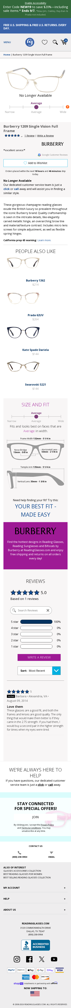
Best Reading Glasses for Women (22, 874)
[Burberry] (55, 144)
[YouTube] (54, 962)
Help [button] (6, 898)
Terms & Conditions (31, 827)
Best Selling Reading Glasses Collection (27, 877)
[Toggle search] (55, 42)
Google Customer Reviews (55, 154)
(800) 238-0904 (19, 856)
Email (51, 856)
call (16, 189)
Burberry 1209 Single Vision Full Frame (32, 54)
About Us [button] (9, 909)
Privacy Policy (47, 824)
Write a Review (45, 135)
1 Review (29, 135)
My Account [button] (11, 887)
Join (35, 817)
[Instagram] (17, 962)
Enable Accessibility (35, 3)
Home (6, 54)
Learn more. (44, 240)
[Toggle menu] (7, 42)
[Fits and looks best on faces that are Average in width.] (35, 112)
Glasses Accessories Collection (22, 870)
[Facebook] (29, 962)
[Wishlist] (45, 42)
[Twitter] (42, 962)
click (41, 785)
